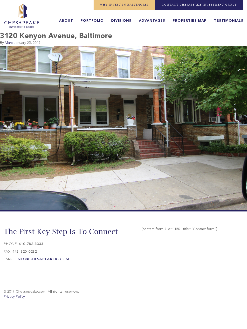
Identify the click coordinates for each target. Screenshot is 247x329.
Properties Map (189, 20)
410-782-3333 (31, 244)
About (66, 20)
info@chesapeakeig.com (42, 259)
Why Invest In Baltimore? (124, 4)
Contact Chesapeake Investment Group (199, 4)
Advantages (152, 20)
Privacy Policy (14, 297)
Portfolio (92, 20)
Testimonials (228, 20)
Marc (9, 43)
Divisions (121, 20)
